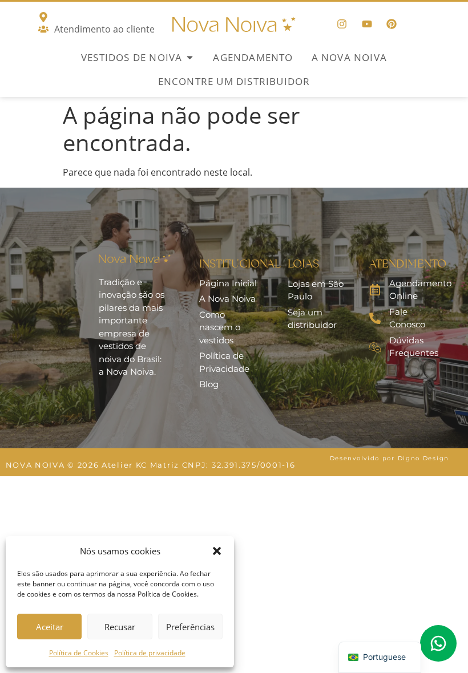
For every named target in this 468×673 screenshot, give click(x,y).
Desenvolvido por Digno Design (389, 458)
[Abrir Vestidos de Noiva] (190, 57)
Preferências (190, 627)
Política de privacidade (149, 653)
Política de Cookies (78, 653)
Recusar (119, 627)
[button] (217, 551)
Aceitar (49, 627)
